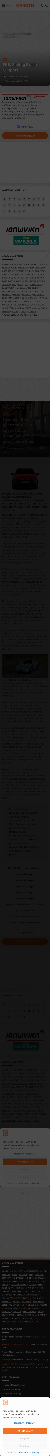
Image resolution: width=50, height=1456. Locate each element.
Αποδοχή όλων (25, 1430)
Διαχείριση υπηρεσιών (24, 1423)
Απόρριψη (25, 1438)
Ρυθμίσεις (25, 1446)
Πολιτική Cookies (15, 1452)
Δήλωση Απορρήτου (33, 1452)
